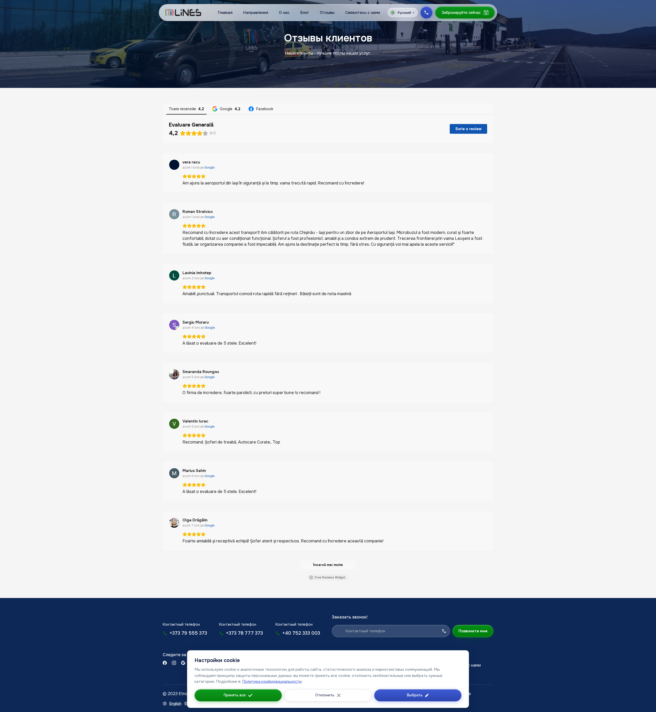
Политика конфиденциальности (272, 681)
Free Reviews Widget (330, 577)
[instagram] (174, 662)
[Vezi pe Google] (174, 165)
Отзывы (327, 12)
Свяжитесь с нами (362, 12)
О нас (284, 12)
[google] (183, 662)
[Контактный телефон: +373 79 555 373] (426, 12)
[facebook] (164, 662)
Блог (304, 12)
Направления (255, 12)
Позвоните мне (472, 631)
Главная (225, 12)
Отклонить (324, 695)
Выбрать (415, 695)
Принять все (235, 695)
